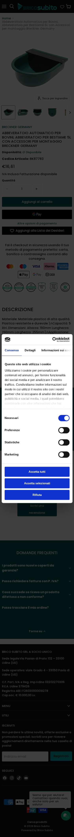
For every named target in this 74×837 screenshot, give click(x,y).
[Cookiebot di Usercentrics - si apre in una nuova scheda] (52, 339)
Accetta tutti (37, 471)
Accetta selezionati (37, 483)
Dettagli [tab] (30, 350)
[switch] (63, 430)
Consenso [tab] (12, 350)
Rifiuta (37, 494)
